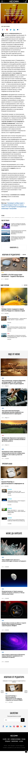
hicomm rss (21, 727)
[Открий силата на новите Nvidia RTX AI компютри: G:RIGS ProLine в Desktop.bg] (4, 519)
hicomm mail (24, 727)
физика (3, 217)
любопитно (16, 217)
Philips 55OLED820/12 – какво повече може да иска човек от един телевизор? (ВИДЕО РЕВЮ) (16, 512)
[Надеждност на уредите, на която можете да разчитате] (14, 264)
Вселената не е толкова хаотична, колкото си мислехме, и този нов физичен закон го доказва (14, 12)
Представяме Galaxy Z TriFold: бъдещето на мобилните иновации (16, 502)
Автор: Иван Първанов (5, 26)
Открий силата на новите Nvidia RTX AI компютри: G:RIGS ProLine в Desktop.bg (16, 521)
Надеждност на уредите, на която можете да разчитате (13, 276)
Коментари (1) (14, 247)
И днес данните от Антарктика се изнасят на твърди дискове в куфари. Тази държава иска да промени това (16, 337)
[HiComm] (14, 2)
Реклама (23, 740)
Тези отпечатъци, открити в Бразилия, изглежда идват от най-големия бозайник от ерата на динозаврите (14, 383)
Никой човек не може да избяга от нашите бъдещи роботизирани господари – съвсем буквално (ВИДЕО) (14, 625)
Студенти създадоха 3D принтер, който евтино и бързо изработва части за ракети (18, 224)
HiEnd (14, 5)
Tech (8, 317)
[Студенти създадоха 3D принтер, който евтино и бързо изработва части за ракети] (5, 226)
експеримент (8, 217)
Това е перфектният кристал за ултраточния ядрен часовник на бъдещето (14, 561)
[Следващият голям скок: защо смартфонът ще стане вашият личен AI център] (4, 492)
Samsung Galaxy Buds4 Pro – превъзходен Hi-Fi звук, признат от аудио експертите (17, 320)
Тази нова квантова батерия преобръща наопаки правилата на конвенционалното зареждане (12, 413)
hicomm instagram (14, 727)
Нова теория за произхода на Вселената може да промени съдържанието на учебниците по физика (13, 657)
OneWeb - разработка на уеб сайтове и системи (14, 748)
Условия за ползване (16, 740)
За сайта (5, 740)
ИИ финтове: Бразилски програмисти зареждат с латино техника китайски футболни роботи (13, 440)
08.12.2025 (14, 19)
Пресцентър (7, 742)
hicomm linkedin (10, 727)
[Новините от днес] (26, 1)
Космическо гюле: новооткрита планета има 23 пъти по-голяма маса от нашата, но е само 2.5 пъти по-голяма (13, 455)
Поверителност (14, 742)
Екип (8, 740)
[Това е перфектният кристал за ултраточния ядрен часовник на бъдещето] (14, 547)
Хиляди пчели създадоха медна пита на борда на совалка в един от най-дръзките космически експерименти (13, 312)
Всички (24, 254)
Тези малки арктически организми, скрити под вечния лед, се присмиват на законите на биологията (18, 232)
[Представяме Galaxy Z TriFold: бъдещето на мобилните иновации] (4, 501)
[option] (14, 320)
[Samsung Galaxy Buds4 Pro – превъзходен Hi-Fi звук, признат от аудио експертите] (4, 320)
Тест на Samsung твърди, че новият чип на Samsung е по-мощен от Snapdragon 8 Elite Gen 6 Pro (16, 329)
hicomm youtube (17, 727)
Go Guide (21, 742)
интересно (22, 217)
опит (13, 217)
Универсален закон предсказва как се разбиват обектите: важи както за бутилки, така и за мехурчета (18, 238)
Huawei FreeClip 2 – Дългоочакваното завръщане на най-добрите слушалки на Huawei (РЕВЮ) (13, 485)
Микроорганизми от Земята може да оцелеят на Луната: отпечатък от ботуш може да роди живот (13, 594)
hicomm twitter (6, 727)
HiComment (10, 490)
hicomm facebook (3, 727)
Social (2, 273)
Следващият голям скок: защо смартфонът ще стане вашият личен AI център (16, 493)
